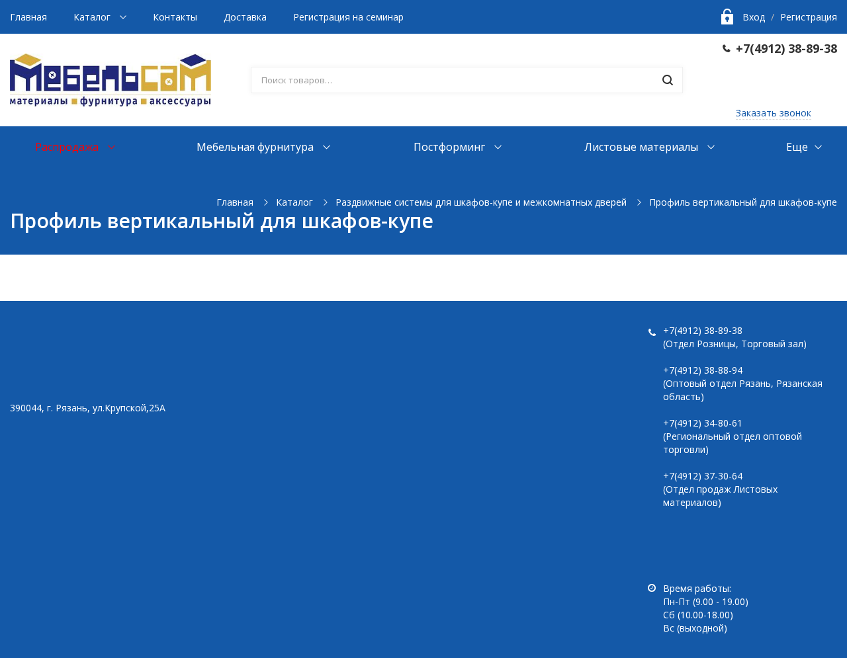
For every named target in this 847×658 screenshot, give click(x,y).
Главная (28, 17)
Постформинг (451, 147)
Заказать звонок (773, 112)
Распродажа (68, 147)
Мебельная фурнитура (256, 147)
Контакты (175, 17)
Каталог (93, 17)
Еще (797, 147)
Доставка (245, 17)
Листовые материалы (642, 147)
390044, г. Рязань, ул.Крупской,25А (87, 407)
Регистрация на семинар (348, 17)
